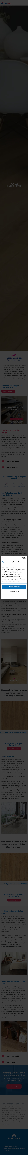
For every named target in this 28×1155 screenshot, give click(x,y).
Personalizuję (13, 591)
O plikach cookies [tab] (21, 562)
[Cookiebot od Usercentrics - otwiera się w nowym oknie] (20, 558)
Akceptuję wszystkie (14, 586)
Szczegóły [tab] (11, 562)
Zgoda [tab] (4, 562)
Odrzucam (14, 596)
